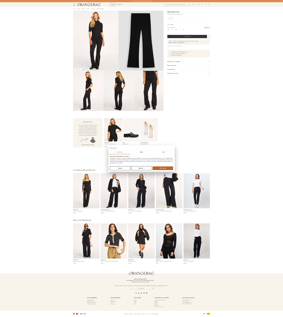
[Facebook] (139, 293)
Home (74, 8)
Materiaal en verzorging (173, 61)
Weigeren (120, 168)
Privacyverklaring (137, 313)
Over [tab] (164, 152)
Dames (135, 300)
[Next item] (120, 130)
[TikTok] (141, 293)
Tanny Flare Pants (100, 8)
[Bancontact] (85, 314)
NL (146, 313)
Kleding (83, 8)
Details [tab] (141, 152)
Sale (135, 303)
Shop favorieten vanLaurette (88, 144)
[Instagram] (136, 293)
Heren (135, 301)
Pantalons (93, 8)
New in (135, 302)
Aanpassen (140, 168)
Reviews (112, 302)
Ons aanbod (137, 297)
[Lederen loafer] (131, 129)
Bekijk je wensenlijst (91, 303)
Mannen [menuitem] (120, 4)
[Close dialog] (282, 1)
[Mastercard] (77, 314)
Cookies (143, 313)
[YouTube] (147, 293)
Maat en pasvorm (172, 65)
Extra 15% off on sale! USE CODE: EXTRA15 (141, 1)
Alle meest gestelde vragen (160, 300)
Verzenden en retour (172, 73)
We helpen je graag (188, 297)
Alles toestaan (163, 168)
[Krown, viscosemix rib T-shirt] (113, 129)
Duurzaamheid (113, 301)
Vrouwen (78, 8)
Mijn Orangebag (92, 297)
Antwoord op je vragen (162, 297)
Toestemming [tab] (119, 152)
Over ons (112, 300)
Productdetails (171, 69)
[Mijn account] (198, 4)
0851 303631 (186, 301)
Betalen (156, 302)
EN (148, 313)
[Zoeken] (188, 4)
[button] (208, 36)
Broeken (88, 8)
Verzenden (157, 305)
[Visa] (81, 314)
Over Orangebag (115, 297)
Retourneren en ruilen (159, 306)
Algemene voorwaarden (129, 313)
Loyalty (156, 303)
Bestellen (156, 301)
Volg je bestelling (90, 300)
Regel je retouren (90, 301)
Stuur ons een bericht (186, 299)
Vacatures (113, 303)
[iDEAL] (74, 314)
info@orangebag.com (187, 302)
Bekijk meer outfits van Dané (174, 46)
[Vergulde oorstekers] (149, 129)
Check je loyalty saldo (91, 302)
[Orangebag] (88, 4)
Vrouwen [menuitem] (113, 4)
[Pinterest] (144, 293)
